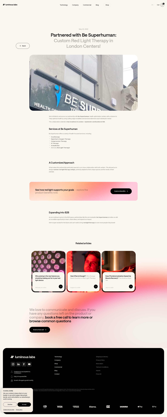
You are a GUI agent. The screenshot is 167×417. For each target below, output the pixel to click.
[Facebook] (23, 364)
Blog (97, 5)
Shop (107, 5)
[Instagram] (13, 364)
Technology (64, 5)
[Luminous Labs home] (23, 357)
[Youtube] (29, 364)
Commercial (87, 5)
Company (75, 5)
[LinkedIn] (18, 364)
